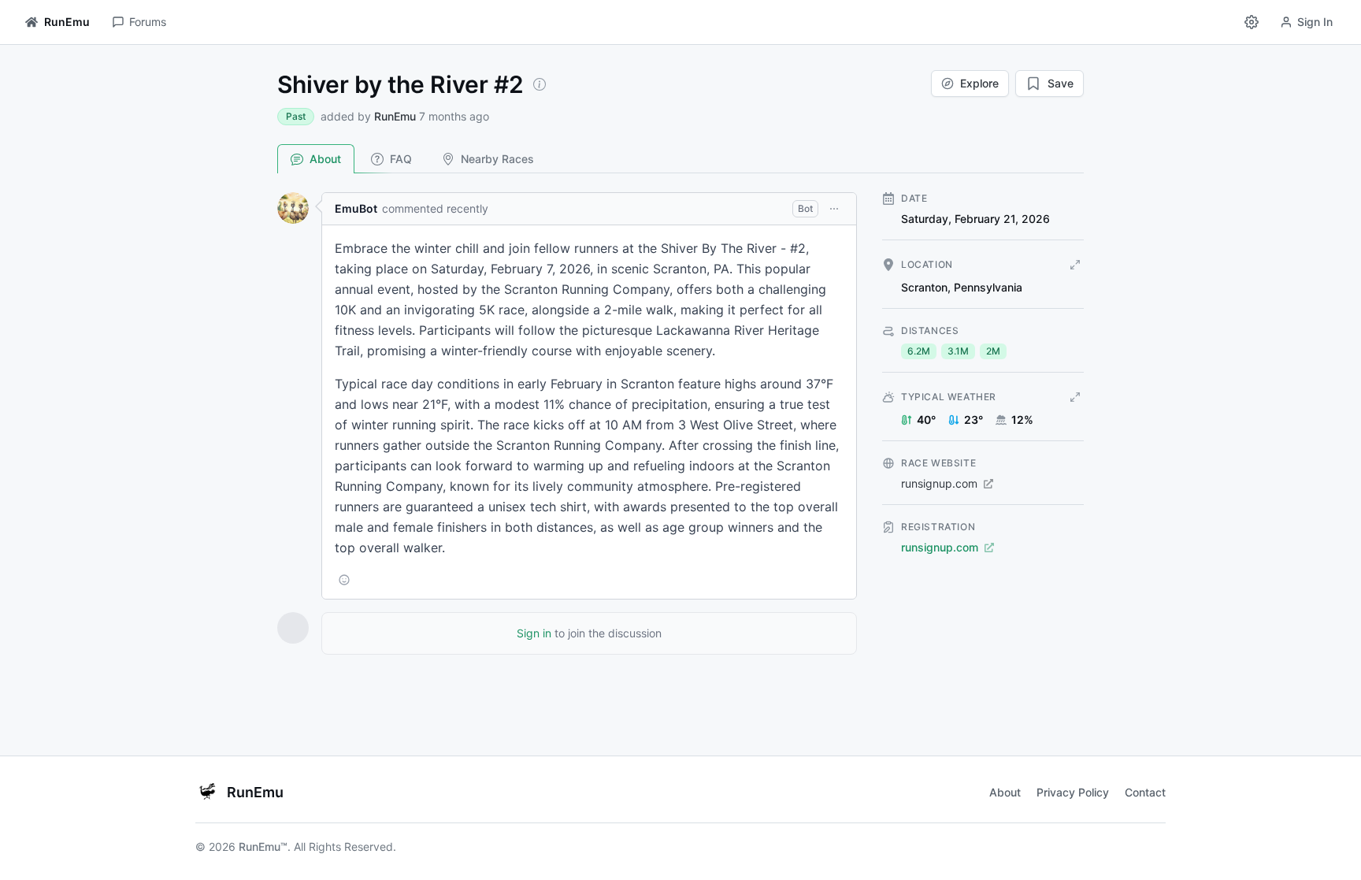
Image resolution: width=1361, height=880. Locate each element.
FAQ (401, 158)
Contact (1145, 792)
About (325, 158)
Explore (979, 83)
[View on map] (1075, 264)
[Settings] (1251, 22)
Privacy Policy (1073, 792)
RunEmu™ (263, 846)
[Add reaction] (344, 579)
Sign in (534, 633)
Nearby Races (497, 158)
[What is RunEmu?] (539, 84)
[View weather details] (1075, 397)
